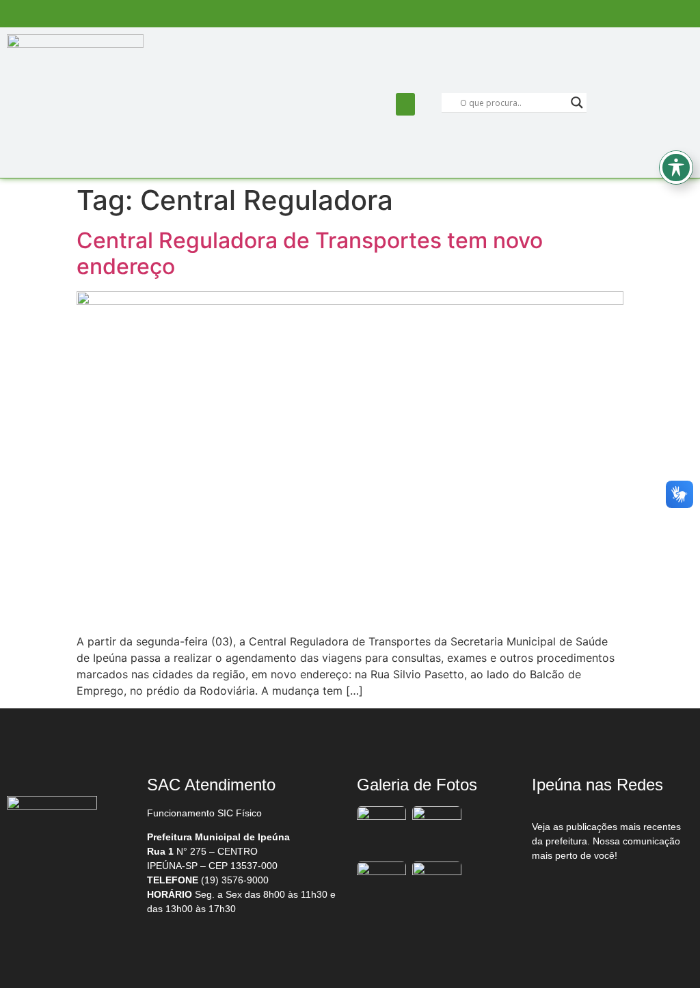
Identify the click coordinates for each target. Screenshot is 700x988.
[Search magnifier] (577, 102)
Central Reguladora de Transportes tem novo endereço (310, 253)
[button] (405, 104)
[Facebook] (560, 891)
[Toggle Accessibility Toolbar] (676, 167)
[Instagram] (618, 891)
